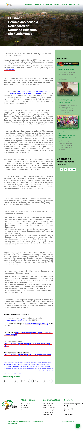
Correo (78, 4)
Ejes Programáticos (47, 4)
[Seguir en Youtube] (74, 169)
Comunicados (64, 4)
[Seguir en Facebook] (61, 169)
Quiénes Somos (28, 4)
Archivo (11, 38)
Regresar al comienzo (67, 421)
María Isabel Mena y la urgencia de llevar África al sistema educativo (67, 100)
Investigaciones (72, 4)
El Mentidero (56, 4)
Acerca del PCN (25, 403)
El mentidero (25, 408)
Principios (37, 4)
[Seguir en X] (65, 169)
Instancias (24, 405)
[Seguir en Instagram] (70, 169)
